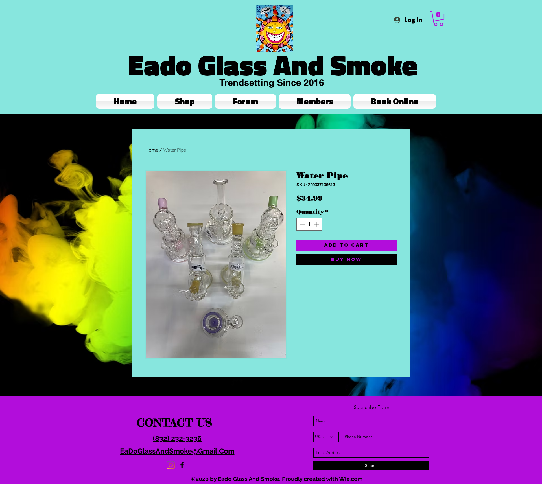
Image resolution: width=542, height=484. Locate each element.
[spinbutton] (309, 224)
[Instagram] (171, 465)
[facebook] (182, 465)
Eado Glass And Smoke (273, 64)
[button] (438, 18)
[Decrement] (302, 224)
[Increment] (317, 224)
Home (151, 150)
